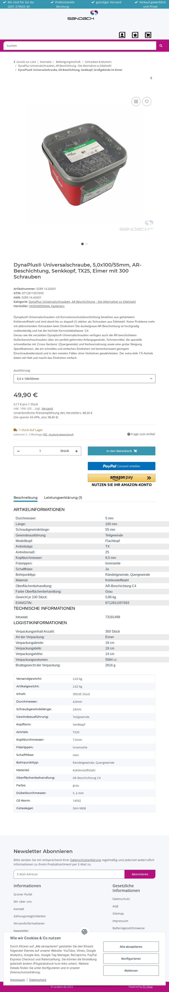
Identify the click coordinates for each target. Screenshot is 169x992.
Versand (47, 408)
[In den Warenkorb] (17, 91)
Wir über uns (23, 901)
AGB (115, 906)
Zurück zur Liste (26, 62)
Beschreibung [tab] (26, 498)
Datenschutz (37, 980)
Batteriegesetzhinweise (129, 928)
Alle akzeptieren (131, 946)
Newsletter (21, 931)
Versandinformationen (29, 923)
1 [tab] (82, 244)
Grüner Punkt (23, 894)
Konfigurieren (131, 958)
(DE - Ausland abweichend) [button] (58, 434)
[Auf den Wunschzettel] (146, 101)
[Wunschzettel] (135, 35)
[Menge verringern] (18, 451)
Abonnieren (140, 874)
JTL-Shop (148, 987)
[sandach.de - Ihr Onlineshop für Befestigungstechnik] (83, 15)
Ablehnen (131, 970)
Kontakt (19, 909)
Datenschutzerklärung (85, 860)
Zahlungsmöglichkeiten (30, 916)
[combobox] (84, 378)
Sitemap (118, 913)
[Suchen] (161, 45)
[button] (122, 35)
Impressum (17, 980)
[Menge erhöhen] (76, 451)
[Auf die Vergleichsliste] (136, 101)
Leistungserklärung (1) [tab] (63, 498)
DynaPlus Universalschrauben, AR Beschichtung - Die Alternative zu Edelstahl (82, 302)
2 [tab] (86, 244)
